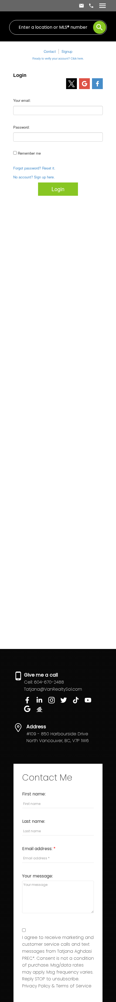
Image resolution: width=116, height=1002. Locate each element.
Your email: (22, 100)
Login (58, 189)
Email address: (37, 849)
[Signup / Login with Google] (84, 83)
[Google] (30, 710)
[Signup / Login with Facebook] (97, 83)
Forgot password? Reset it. (34, 168)
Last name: (33, 821)
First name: (34, 794)
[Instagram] (54, 702)
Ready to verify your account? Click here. (58, 58)
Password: (21, 127)
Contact (50, 51)
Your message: (37, 876)
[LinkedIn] (42, 702)
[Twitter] (66, 702)
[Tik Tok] (79, 702)
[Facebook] (30, 702)
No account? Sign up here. (34, 177)
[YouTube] (90, 702)
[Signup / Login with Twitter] (71, 83)
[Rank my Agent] (41, 710)
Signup (67, 51)
